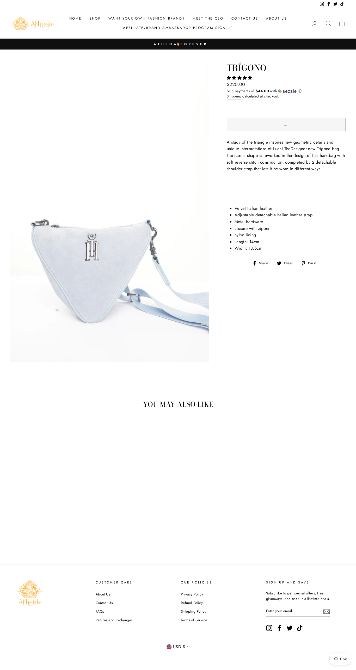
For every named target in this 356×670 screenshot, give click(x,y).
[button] (240, 78)
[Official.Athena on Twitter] (289, 628)
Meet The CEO (208, 18)
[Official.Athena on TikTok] (300, 628)
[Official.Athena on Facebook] (279, 628)
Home (75, 18)
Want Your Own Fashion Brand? (146, 18)
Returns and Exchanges (114, 620)
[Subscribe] (326, 611)
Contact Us (104, 602)
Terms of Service (194, 620)
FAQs (100, 611)
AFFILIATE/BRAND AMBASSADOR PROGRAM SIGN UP (178, 27)
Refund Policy (192, 602)
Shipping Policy (193, 611)
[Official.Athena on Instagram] (269, 628)
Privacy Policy (192, 594)
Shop (95, 18)
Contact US (244, 18)
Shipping (234, 96)
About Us (276, 18)
